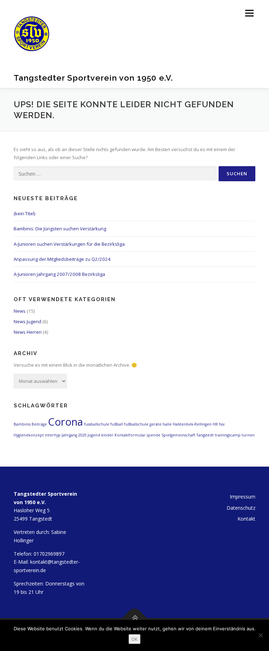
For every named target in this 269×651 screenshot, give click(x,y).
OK (134, 639)
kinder (107, 435)
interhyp (53, 435)
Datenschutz (241, 507)
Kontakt (246, 518)
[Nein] (260, 635)
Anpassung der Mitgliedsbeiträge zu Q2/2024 (62, 259)
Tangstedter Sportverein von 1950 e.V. (93, 77)
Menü (249, 13)
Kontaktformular (130, 435)
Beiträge (39, 424)
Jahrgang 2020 (74, 435)
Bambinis (22, 424)
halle (167, 424)
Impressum (242, 496)
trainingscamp (228, 435)
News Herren (28, 332)
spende (153, 435)
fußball (116, 424)
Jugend (94, 435)
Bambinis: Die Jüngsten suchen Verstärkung (60, 228)
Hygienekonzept (29, 435)
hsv (222, 424)
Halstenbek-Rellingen (192, 424)
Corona (65, 422)
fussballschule (96, 424)
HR (215, 424)
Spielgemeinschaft (178, 435)
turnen (248, 435)
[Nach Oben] (134, 618)
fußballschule (136, 424)
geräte (155, 424)
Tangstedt (205, 435)
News (20, 311)
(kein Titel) (24, 213)
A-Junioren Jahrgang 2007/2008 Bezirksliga (59, 274)
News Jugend (27, 321)
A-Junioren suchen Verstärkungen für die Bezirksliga (69, 244)
